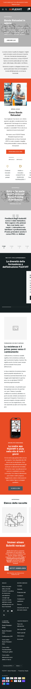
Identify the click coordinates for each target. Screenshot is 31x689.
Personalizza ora (15, 151)
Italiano (18, 665)
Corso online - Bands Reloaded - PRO (7, 642)
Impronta (19, 589)
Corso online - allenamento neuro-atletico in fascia (7, 657)
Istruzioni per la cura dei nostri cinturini (23, 609)
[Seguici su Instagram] (8, 611)
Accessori (20, 639)
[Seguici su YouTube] (12, 611)
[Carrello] (28, 9)
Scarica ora (15, 488)
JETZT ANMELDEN (18, 568)
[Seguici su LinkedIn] (4, 615)
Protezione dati (21, 592)
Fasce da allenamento (20, 625)
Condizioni (20, 595)
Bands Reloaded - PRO (7, 632)
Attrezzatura (20, 636)
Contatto (19, 586)
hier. (18, 574)
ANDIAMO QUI (11, 40)
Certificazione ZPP (7, 636)
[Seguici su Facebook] (4, 611)
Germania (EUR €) (7, 665)
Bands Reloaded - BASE (7, 626)
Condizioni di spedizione (20, 600)
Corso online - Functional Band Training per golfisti (7, 650)
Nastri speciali (21, 632)
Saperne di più (16, 4)
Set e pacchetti (21, 629)
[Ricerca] (6, 9)
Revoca (19, 604)
